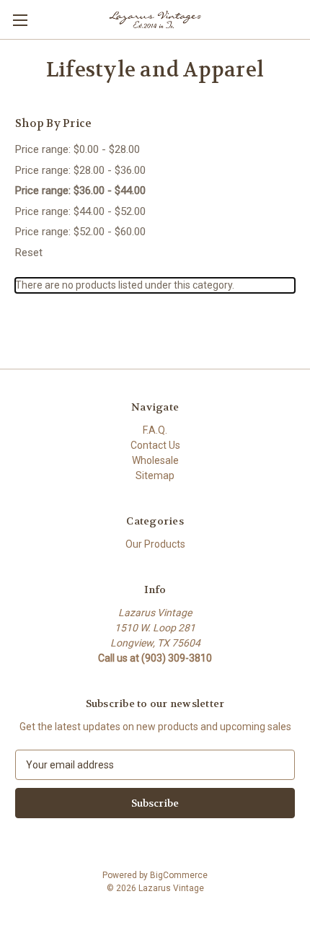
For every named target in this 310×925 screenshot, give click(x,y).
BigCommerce (179, 875)
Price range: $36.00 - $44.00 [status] (80, 190)
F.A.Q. (155, 430)
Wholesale (155, 460)
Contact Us (155, 445)
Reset (29, 252)
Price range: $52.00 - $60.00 (80, 231)
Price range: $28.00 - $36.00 (80, 170)
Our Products (155, 544)
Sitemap (155, 475)
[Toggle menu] (20, 20)
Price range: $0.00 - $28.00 (77, 149)
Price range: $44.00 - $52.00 (80, 211)
